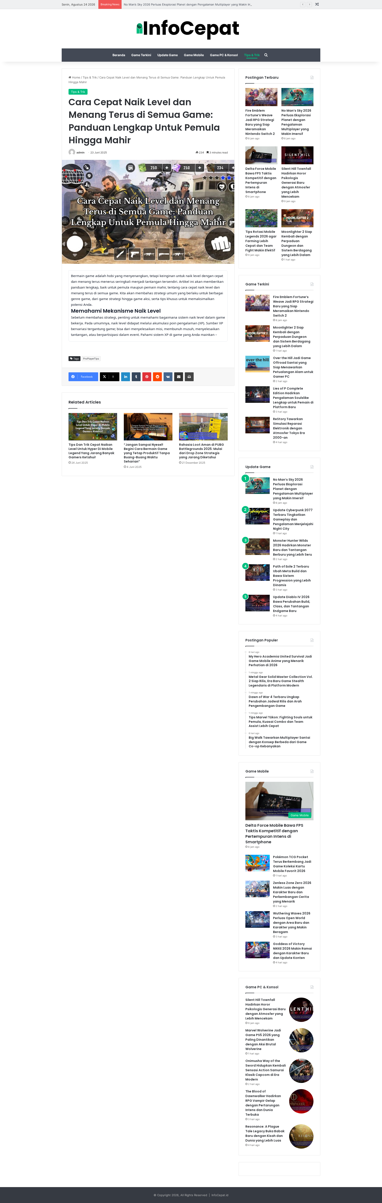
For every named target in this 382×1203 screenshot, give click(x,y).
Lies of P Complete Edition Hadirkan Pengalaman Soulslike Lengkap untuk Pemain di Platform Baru (293, 397)
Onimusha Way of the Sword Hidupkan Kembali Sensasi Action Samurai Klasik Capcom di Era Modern (265, 1070)
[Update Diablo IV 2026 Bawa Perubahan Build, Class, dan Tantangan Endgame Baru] (257, 603)
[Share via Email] (178, 376)
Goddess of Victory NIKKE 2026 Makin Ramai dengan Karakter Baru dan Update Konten (292, 951)
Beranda (119, 55)
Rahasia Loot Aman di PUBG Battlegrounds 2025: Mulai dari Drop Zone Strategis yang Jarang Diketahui (201, 450)
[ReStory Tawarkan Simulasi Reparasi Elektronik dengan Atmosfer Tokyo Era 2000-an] (257, 425)
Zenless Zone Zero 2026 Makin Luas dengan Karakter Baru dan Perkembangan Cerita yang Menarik (292, 892)
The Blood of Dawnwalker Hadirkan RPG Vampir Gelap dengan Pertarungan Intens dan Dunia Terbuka (263, 1103)
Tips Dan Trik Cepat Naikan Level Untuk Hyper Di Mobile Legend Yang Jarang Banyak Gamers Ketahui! (91, 450)
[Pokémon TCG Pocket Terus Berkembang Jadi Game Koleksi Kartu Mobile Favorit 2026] (257, 863)
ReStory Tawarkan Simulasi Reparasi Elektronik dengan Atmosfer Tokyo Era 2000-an (289, 428)
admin (80, 152)
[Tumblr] (136, 376)
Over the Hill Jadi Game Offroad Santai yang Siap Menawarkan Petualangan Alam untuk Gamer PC (293, 367)
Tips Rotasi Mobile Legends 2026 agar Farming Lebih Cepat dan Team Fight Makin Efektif (261, 241)
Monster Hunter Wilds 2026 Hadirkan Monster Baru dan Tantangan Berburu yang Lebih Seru (292, 547)
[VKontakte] (168, 376)
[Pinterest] (146, 376)
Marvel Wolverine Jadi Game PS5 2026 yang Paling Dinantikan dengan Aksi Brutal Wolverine (263, 1039)
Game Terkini (141, 55)
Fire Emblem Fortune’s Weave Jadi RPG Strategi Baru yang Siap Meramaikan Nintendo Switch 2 (260, 122)
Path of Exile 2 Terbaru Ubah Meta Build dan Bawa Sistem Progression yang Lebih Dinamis (292, 575)
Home (75, 77)
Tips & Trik (252, 55)
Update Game (167, 55)
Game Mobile (194, 55)
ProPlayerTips (91, 358)
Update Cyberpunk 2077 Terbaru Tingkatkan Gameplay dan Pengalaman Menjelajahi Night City (293, 519)
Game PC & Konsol (224, 55)
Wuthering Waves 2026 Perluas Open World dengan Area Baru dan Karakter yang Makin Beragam (291, 922)
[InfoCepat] (191, 29)
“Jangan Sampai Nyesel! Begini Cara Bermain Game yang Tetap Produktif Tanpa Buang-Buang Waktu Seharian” (147, 453)
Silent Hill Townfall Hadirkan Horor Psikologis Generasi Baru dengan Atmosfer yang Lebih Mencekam (296, 182)
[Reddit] (157, 376)
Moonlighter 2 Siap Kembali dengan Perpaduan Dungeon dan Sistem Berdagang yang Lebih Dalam (296, 243)
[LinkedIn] (125, 376)
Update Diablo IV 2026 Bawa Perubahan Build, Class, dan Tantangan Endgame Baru (291, 604)
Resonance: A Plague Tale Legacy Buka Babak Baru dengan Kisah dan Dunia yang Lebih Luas (265, 1133)
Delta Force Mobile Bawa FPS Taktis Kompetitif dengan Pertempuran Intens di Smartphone (260, 180)
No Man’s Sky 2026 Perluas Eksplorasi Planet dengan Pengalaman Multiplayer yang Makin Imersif (190, 4)
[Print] (189, 376)
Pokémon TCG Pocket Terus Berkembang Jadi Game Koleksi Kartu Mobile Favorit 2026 (292, 864)
